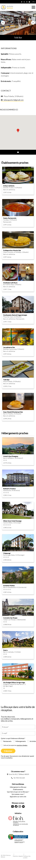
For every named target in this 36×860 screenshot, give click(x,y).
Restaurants (7, 741)
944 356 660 (20, 778)
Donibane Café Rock (10, 283)
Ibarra (5, 650)
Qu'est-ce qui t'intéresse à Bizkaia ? (13, 738)
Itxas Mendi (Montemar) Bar (13, 412)
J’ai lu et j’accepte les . (15, 745)
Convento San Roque (10, 618)
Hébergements (20, 741)
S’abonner (8, 751)
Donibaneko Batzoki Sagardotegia (15, 315)
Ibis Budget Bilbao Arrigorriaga (14, 682)
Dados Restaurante (9, 218)
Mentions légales (18, 856)
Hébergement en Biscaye (18, 787)
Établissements (18, 789)
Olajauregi (6, 553)
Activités (33, 741)
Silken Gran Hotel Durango (12, 521)
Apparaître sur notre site (18, 796)
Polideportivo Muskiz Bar (12, 250)
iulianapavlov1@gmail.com (14, 100)
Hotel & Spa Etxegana (10, 456)
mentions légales (22, 745)
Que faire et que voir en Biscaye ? (18, 792)
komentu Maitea (9, 585)
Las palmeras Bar (9, 347)
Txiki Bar (6, 380)
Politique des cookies (26, 857)
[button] (3, 23)
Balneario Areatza (9, 488)
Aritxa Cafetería (8, 186)
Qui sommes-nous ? (18, 794)
